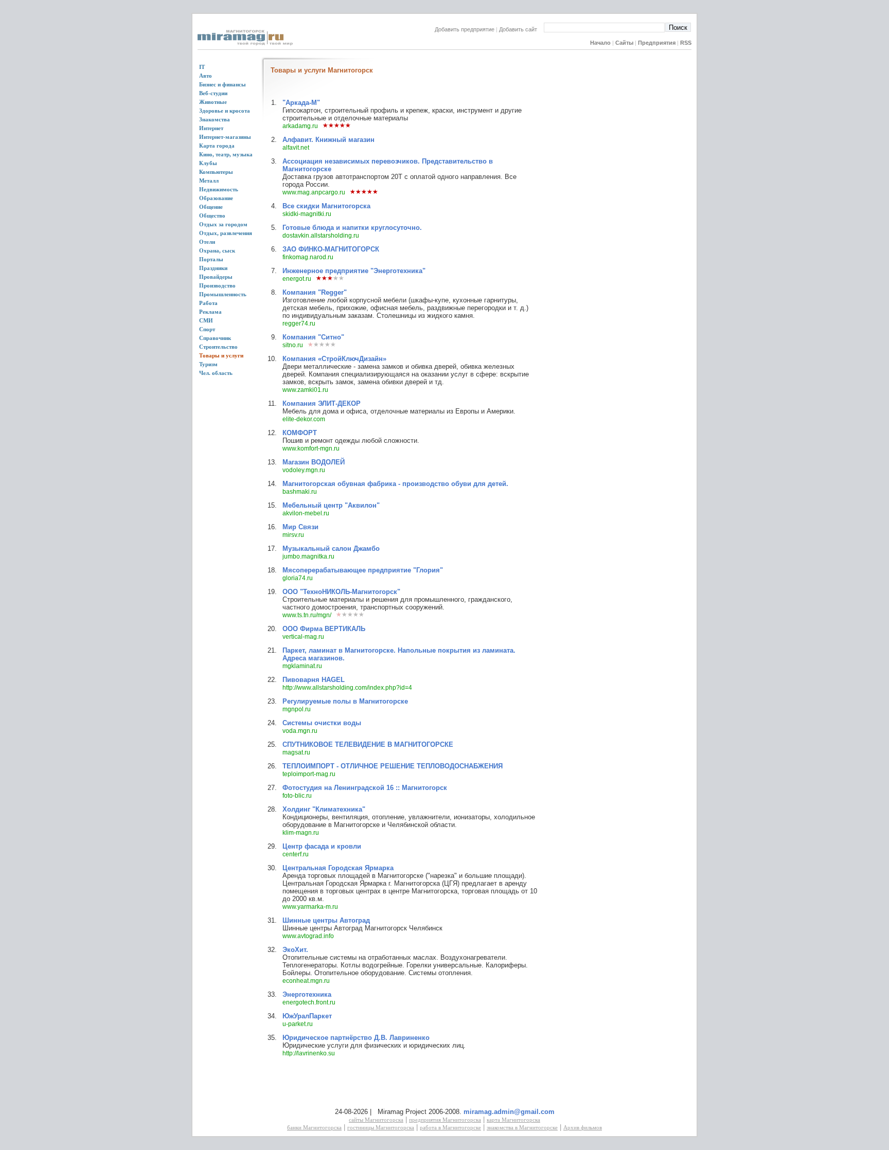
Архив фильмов (582, 1127)
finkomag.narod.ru (307, 257)
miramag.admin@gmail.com (509, 1112)
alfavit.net (295, 147)
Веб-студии (213, 93)
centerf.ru (295, 854)
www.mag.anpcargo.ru (313, 192)
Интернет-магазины (225, 137)
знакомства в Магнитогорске (522, 1127)
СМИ (206, 320)
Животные (213, 102)
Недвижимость (218, 189)
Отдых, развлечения (225, 233)
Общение (211, 207)
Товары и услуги (221, 355)
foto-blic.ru (297, 795)
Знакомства (214, 119)
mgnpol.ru (296, 709)
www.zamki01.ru (305, 389)
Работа (208, 303)
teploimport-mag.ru (308, 774)
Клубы (208, 163)
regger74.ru (298, 323)
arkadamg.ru (300, 126)
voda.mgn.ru (299, 730)
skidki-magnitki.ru (306, 214)
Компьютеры (216, 172)
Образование (216, 198)
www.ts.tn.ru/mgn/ (306, 615)
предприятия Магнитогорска (445, 1120)
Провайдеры (216, 277)
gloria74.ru (297, 578)
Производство (217, 285)
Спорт (207, 329)
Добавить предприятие (464, 29)
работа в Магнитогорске (450, 1127)
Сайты (624, 43)
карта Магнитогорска (513, 1120)
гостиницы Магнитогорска (380, 1127)
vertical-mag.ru (303, 636)
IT (202, 67)
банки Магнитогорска (314, 1127)
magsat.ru (296, 752)
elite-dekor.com (303, 419)
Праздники (213, 268)
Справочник (215, 338)
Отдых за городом (223, 224)
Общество (212, 215)
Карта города (217, 145)
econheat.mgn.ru (306, 980)
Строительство (218, 347)
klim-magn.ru (300, 832)
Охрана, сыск (217, 250)
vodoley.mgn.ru (303, 470)
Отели (207, 242)
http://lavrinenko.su (308, 1053)
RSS (685, 43)
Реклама (210, 312)
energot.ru (296, 278)
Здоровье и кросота (224, 110)
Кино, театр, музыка (226, 154)
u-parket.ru (297, 1024)
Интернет (211, 128)
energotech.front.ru (308, 1002)
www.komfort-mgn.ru (311, 448)
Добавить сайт (521, 29)
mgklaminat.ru (302, 666)
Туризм (208, 364)
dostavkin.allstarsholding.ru (320, 235)
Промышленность (222, 294)
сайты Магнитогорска (376, 1120)
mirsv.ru (293, 534)
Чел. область (216, 373)
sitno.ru (292, 345)
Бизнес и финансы (222, 84)
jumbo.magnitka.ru (308, 556)
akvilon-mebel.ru (305, 513)
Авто (205, 76)
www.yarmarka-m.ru (310, 906)
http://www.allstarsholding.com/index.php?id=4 (347, 687)
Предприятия (656, 43)
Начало (600, 43)
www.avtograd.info (308, 936)
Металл (209, 180)
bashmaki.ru (299, 491)
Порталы (211, 259)
